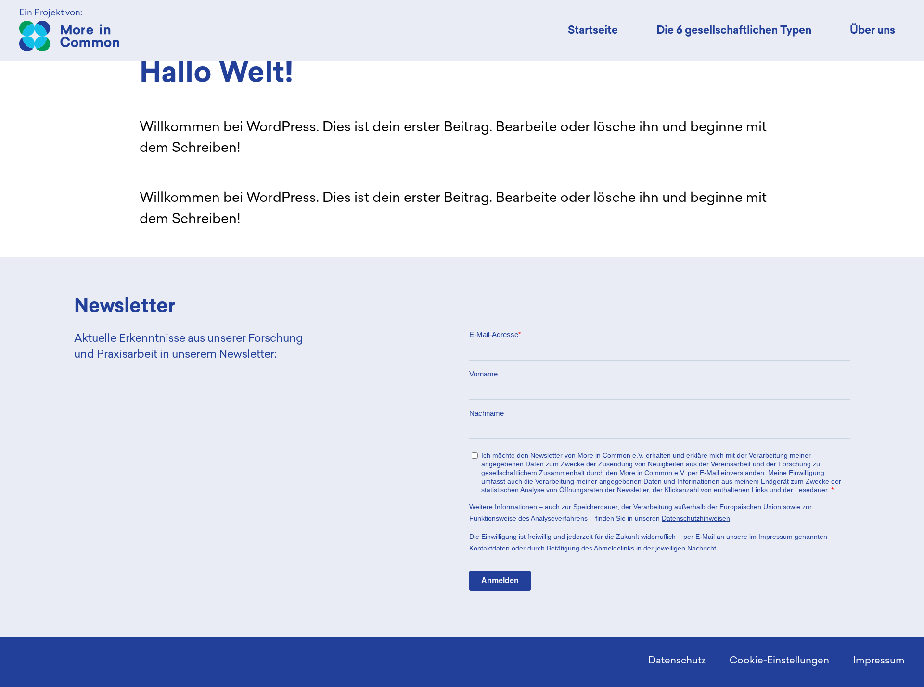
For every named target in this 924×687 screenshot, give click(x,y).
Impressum (879, 660)
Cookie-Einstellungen (779, 660)
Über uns (872, 29)
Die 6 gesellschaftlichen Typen (733, 29)
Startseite (593, 29)
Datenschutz (677, 660)
